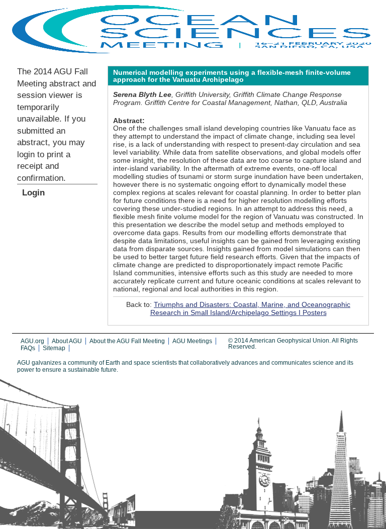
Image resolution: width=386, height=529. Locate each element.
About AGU (67, 341)
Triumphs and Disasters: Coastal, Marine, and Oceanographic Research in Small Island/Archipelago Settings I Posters (250, 308)
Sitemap (54, 348)
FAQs (28, 348)
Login (33, 192)
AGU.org (32, 341)
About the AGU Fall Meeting (127, 341)
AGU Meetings (192, 341)
